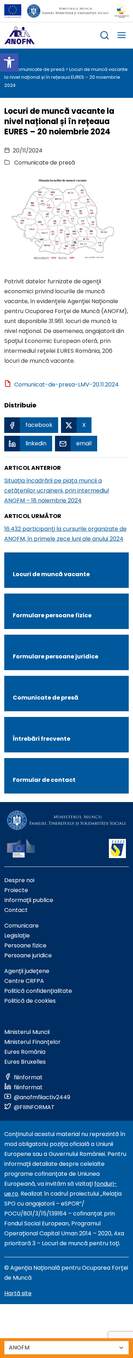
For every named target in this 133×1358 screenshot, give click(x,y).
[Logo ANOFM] (19, 35)
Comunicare (21, 926)
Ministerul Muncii (27, 1032)
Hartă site (18, 1293)
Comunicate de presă (39, 69)
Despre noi (19, 880)
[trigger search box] (105, 36)
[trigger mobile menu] (122, 36)
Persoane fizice (25, 945)
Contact (16, 910)
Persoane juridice (28, 955)
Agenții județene (26, 971)
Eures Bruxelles (25, 1062)
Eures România (24, 1052)
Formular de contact (44, 780)
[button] (9, 62)
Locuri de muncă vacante (51, 574)
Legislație (17, 935)
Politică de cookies (30, 1001)
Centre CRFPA (24, 981)
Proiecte (16, 890)
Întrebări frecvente (41, 739)
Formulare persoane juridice (55, 656)
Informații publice (28, 900)
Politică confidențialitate (38, 991)
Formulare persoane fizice (52, 615)
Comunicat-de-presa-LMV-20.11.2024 (66, 384)
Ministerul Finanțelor (32, 1042)
